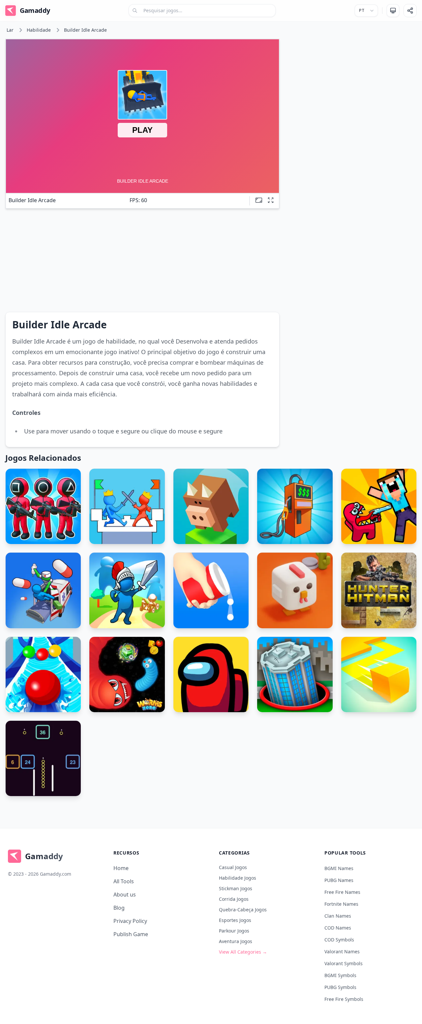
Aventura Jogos (235, 941)
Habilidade (39, 30)
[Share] (410, 10)
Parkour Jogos (234, 931)
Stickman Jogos (235, 888)
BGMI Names (338, 868)
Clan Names (337, 916)
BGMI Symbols (340, 975)
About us (124, 894)
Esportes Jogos (235, 920)
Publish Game (130, 934)
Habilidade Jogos (237, 878)
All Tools (123, 881)
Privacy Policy (130, 921)
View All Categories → (243, 952)
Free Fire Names (342, 892)
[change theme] (393, 10)
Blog (119, 907)
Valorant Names (342, 951)
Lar (10, 30)
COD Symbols (339, 939)
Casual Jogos (233, 867)
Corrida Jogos (234, 899)
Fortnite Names (341, 904)
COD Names (337, 928)
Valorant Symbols (343, 963)
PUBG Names (338, 880)
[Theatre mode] (259, 200)
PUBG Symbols (340, 987)
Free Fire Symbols (343, 999)
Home (121, 868)
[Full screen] (270, 200)
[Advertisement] (350, 85)
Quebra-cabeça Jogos (243, 909)
